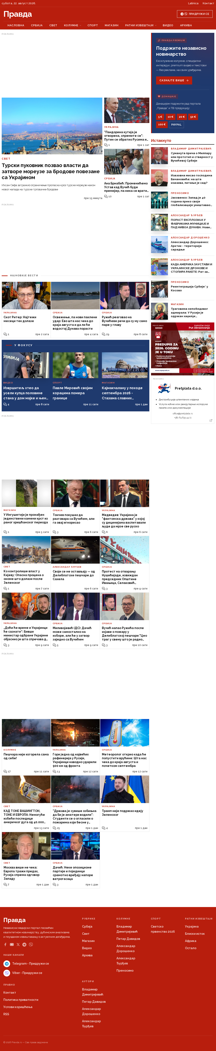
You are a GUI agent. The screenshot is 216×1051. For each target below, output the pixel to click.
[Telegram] (24, 945)
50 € (193, 116)
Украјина (192, 926)
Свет (53, 25)
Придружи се (199, 13)
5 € (160, 116)
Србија (37, 25)
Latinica (193, 3)
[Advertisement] (75, 66)
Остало (190, 948)
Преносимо (125, 970)
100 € (162, 124)
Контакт (208, 3)
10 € (170, 116)
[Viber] (31, 945)
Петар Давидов (128, 938)
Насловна (16, 25)
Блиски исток (195, 933)
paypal (176, 124)
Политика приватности (20, 999)
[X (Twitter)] (18, 944)
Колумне (71, 25)
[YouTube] (12, 944)
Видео (168, 25)
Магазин (112, 25)
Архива (186, 25)
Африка (190, 941)
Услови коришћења (17, 1007)
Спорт (93, 25)
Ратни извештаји (139, 25)
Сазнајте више (171, 80)
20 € (182, 116)
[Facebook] (5, 944)
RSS (6, 1014)
